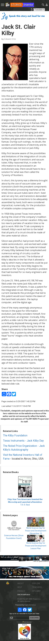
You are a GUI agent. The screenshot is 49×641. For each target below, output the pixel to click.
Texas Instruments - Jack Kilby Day (23, 440)
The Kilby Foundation (15, 435)
